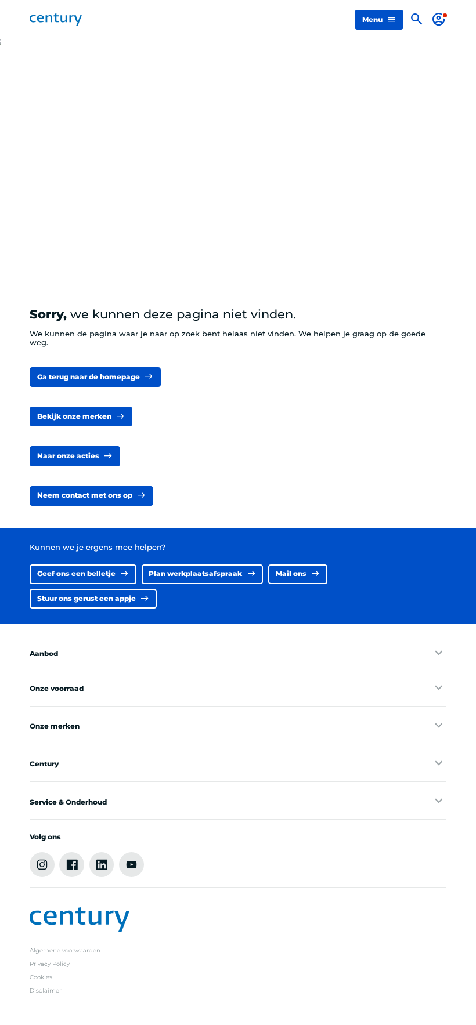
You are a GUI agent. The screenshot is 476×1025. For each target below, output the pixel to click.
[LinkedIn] (101, 864)
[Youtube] (131, 864)
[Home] (55, 20)
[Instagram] (42, 864)
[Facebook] (71, 864)
